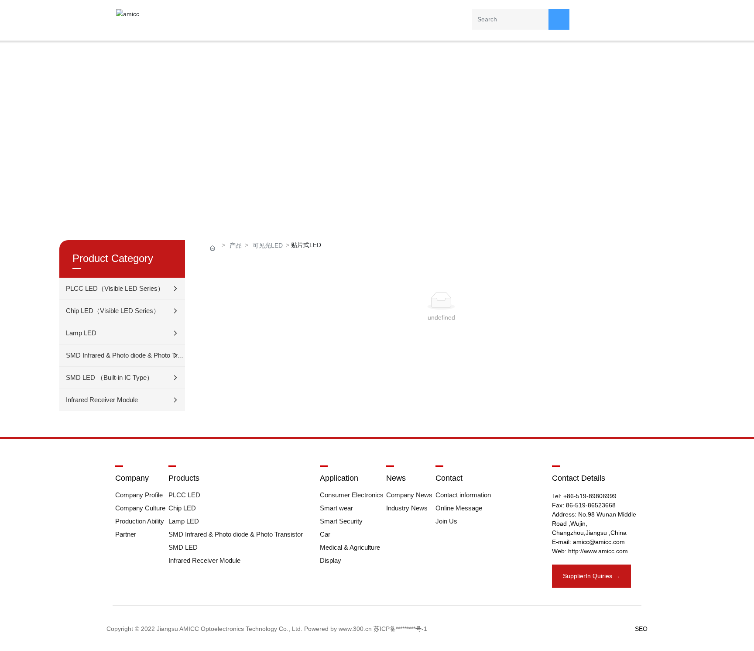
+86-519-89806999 (590, 496)
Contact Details (578, 478)
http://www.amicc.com (598, 551)
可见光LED (268, 245)
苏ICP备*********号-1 (400, 628)
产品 (236, 245)
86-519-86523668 (591, 505)
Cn (614, 17)
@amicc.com (607, 541)
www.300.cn (355, 628)
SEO (641, 628)
